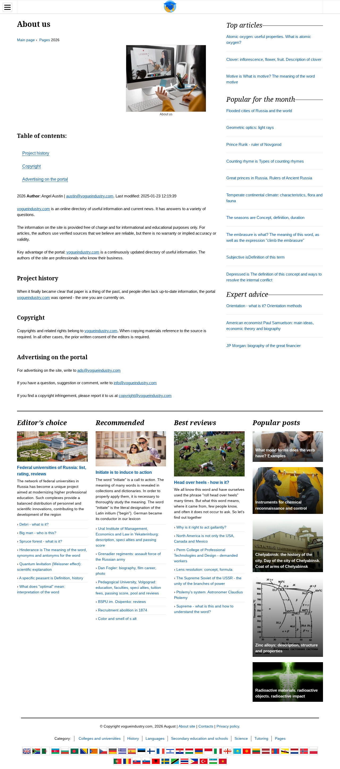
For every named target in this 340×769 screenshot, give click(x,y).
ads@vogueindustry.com (99, 370)
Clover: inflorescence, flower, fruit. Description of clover (273, 59)
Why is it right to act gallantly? (201, 527)
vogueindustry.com (33, 208)
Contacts (205, 726)
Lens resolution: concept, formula (204, 569)
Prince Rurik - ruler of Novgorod (253, 144)
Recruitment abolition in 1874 (122, 610)
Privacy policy (227, 726)
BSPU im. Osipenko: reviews (122, 601)
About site (186, 726)
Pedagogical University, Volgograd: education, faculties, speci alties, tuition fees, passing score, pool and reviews (128, 587)
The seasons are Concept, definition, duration (265, 218)
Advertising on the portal (45, 179)
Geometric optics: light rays (250, 127)
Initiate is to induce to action (124, 472)
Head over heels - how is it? (201, 482)
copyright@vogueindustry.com (145, 395)
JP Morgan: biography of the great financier (263, 346)
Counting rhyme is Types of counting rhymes (265, 161)
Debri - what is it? (34, 524)
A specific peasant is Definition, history (51, 578)
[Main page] (170, 6)
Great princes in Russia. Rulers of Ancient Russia (269, 178)
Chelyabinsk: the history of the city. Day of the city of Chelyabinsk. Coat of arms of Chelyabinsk (287, 560)
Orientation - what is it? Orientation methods (264, 306)
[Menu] (7, 7)
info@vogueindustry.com (135, 383)
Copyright (31, 166)
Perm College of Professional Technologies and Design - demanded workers (206, 555)
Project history (35, 153)
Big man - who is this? (37, 533)
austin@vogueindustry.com (89, 196)
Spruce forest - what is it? (40, 541)
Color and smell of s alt (117, 618)
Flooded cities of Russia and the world (259, 111)
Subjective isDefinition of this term (255, 257)
